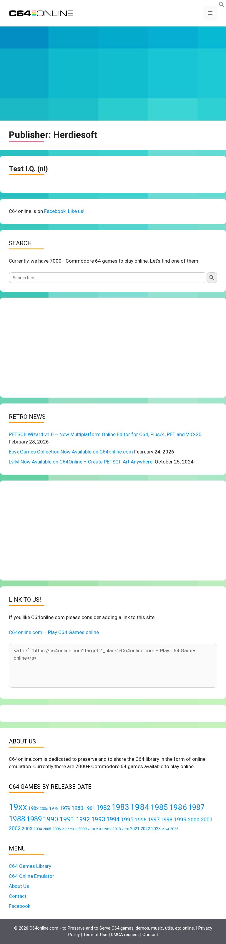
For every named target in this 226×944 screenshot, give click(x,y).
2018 (116, 829)
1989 (34, 819)
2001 (206, 819)
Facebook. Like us (63, 211)
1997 (153, 819)
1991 (67, 819)
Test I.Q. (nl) (28, 169)
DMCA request (125, 934)
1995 (127, 819)
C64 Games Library (30, 866)
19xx (18, 807)
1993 (98, 819)
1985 (159, 807)
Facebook (19, 906)
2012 (107, 829)
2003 (27, 828)
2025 (174, 829)
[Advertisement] (113, 73)
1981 (89, 808)
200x (44, 808)
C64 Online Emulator (31, 876)
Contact (17, 896)
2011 (99, 829)
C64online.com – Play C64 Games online (54, 632)
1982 (103, 807)
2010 (91, 829)
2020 (125, 829)
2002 (15, 828)
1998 (166, 820)
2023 (156, 828)
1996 (141, 820)
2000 (194, 820)
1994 (113, 819)
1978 (54, 808)
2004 (38, 829)
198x (33, 808)
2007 (65, 829)
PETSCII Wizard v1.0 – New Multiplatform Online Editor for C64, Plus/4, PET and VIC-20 (105, 434)
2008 (73, 829)
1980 (77, 808)
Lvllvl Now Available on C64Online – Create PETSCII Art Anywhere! (81, 462)
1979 (65, 808)
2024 (165, 829)
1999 (180, 819)
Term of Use (95, 934)
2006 (56, 829)
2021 (134, 828)
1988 (17, 819)
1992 (83, 819)
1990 (50, 819)
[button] (222, 6)
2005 (47, 829)
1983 (120, 807)
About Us (19, 886)
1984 (139, 807)
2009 (82, 829)
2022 (145, 828)
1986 (178, 807)
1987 (196, 807)
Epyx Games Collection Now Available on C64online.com (71, 452)
